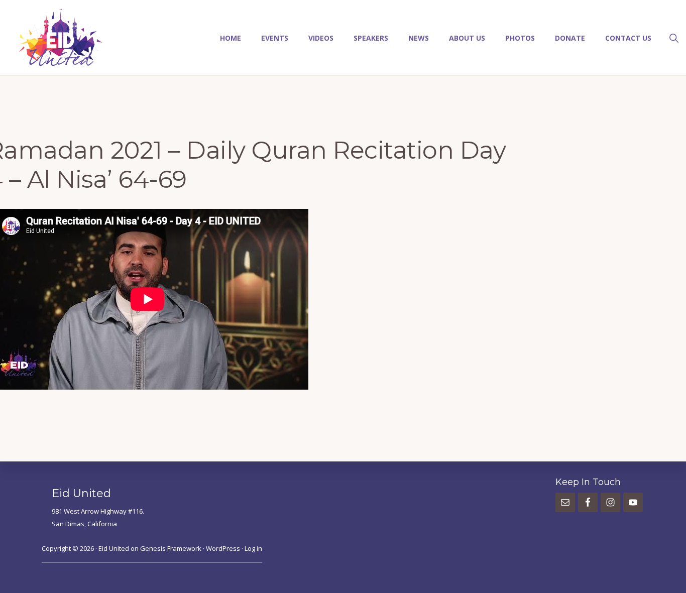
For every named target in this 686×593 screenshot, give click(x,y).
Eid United (113, 548)
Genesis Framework (170, 548)
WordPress (223, 548)
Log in (253, 548)
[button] (673, 37)
